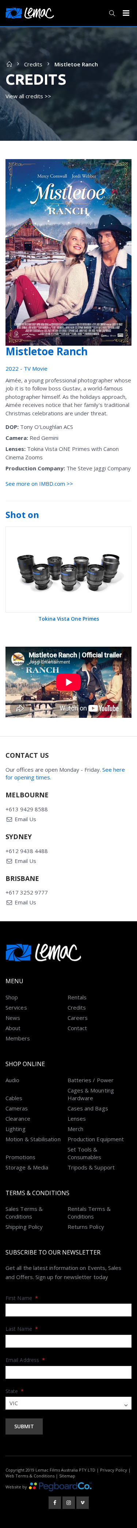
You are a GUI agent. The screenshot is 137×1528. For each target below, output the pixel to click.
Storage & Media (26, 1167)
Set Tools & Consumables (85, 1153)
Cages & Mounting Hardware (91, 1094)
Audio (12, 1080)
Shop (11, 997)
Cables (13, 1098)
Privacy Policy (113, 1470)
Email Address (25, 1359)
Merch (75, 1128)
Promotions (20, 1157)
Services (16, 1007)
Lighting (15, 1128)
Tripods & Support (91, 1167)
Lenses (77, 1118)
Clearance (17, 1118)
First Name (21, 1297)
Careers (78, 1017)
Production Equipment (96, 1139)
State (14, 1391)
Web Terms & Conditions (29, 1476)
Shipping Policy (24, 1226)
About (12, 1028)
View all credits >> (28, 96)
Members (17, 1038)
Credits (33, 64)
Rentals (77, 997)
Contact (77, 1028)
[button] (112, 13)
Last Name (21, 1328)
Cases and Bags (88, 1108)
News (12, 1017)
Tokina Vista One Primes (68, 619)
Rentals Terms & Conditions (89, 1212)
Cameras (16, 1108)
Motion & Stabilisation (33, 1139)
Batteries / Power (91, 1080)
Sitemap (67, 1476)
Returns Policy (86, 1226)
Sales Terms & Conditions (24, 1212)
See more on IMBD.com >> (39, 483)
